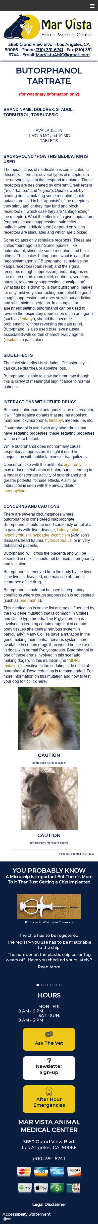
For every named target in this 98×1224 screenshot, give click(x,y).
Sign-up (49, 1072)
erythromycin (75, 464)
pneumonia (30, 600)
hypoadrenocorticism (51, 535)
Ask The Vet (49, 1043)
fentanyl (27, 319)
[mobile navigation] (90, 6)
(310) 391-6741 (49, 49)
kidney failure (69, 530)
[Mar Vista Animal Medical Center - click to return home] (49, 25)
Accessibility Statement (27, 1214)
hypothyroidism (17, 535)
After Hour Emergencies (49, 1102)
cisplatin (13, 340)
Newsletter (49, 1066)
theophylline (14, 491)
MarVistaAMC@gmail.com (63, 54)
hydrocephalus (58, 540)
